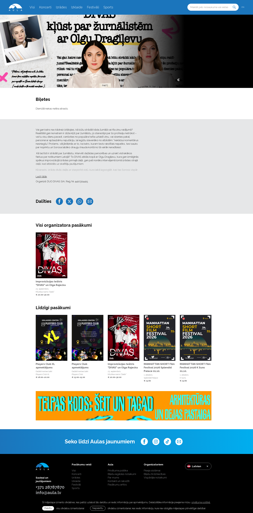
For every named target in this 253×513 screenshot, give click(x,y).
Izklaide (77, 7)
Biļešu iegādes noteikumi (122, 474)
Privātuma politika (118, 470)
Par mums (113, 477)
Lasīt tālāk (41, 176)
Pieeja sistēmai (152, 470)
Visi (32, 7)
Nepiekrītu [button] (97, 508)
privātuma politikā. (201, 502)
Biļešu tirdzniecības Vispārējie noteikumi (155, 476)
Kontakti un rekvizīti (118, 481)
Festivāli (93, 7)
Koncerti (45, 7)
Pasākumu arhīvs (117, 484)
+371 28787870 (50, 487)
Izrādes (61, 7)
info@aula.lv (48, 492)
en (243, 7)
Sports (108, 7)
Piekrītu (48, 508)
